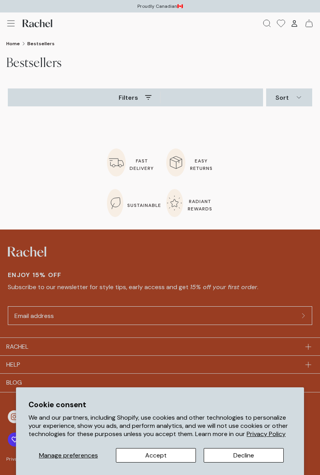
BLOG (14, 382)
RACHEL (17, 347)
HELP (13, 364)
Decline (243, 455)
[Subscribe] (303, 315)
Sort (282, 98)
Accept (156, 455)
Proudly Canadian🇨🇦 (160, 6)
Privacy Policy (266, 434)
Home (13, 44)
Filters (128, 98)
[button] (11, 23)
